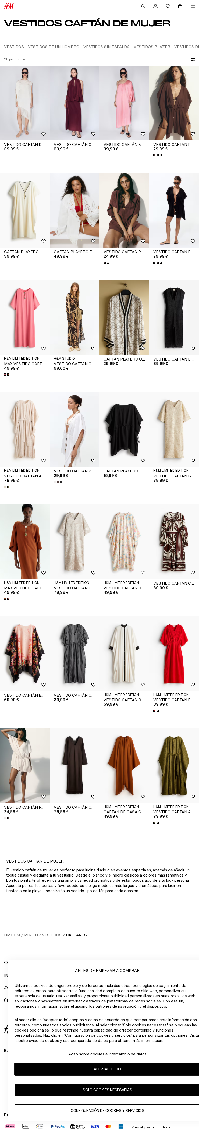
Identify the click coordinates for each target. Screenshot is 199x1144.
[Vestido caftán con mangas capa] (75, 103)
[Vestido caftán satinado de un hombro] (124, 103)
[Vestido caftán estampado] (25, 653)
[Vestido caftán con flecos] (75, 765)
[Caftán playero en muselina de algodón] (75, 210)
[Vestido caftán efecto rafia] (174, 317)
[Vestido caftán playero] (174, 103)
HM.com (12, 935)
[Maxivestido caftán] (25, 317)
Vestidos (52, 935)
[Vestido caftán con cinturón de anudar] (174, 541)
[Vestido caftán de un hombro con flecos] (25, 103)
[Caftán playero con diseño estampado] (124, 317)
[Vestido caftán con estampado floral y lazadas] (75, 317)
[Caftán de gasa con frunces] (124, 765)
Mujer (31, 935)
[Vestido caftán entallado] (174, 653)
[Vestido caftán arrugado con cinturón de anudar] (25, 429)
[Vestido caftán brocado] (174, 429)
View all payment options (151, 1127)
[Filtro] (192, 59)
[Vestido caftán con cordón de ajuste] (75, 653)
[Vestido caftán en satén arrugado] (75, 541)
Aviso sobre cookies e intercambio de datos (107, 1054)
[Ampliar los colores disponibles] (158, 155)
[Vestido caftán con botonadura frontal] (124, 653)
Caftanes (76, 935)
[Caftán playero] (25, 210)
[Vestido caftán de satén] (124, 541)
